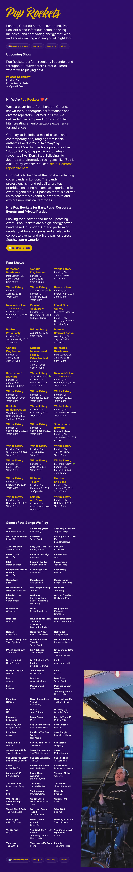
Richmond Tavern (36, 480)
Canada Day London (38, 270)
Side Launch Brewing (14, 374)
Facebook (51, 46)
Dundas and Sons (60, 480)
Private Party (38, 329)
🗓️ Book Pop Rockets (18, 46)
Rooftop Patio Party (13, 331)
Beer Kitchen (62, 287)
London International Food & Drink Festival (39, 353)
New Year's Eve (16, 305)
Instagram (37, 46)
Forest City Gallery (61, 306)
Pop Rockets (30, 99)
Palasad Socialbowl (18, 76)
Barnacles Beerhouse (13, 270)
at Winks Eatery (14, 308)
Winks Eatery (62, 269)
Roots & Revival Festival (64, 331)
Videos (64, 46)
